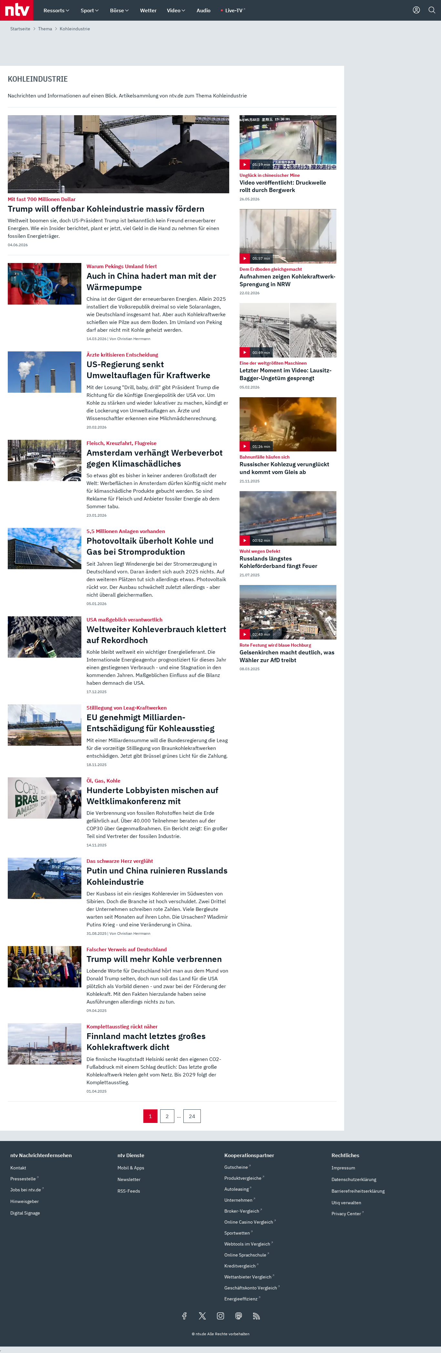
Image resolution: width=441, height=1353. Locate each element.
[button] (60, 1155)
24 (192, 1116)
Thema (45, 29)
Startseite (20, 29)
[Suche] (432, 10)
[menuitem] (67, 10)
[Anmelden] (416, 10)
